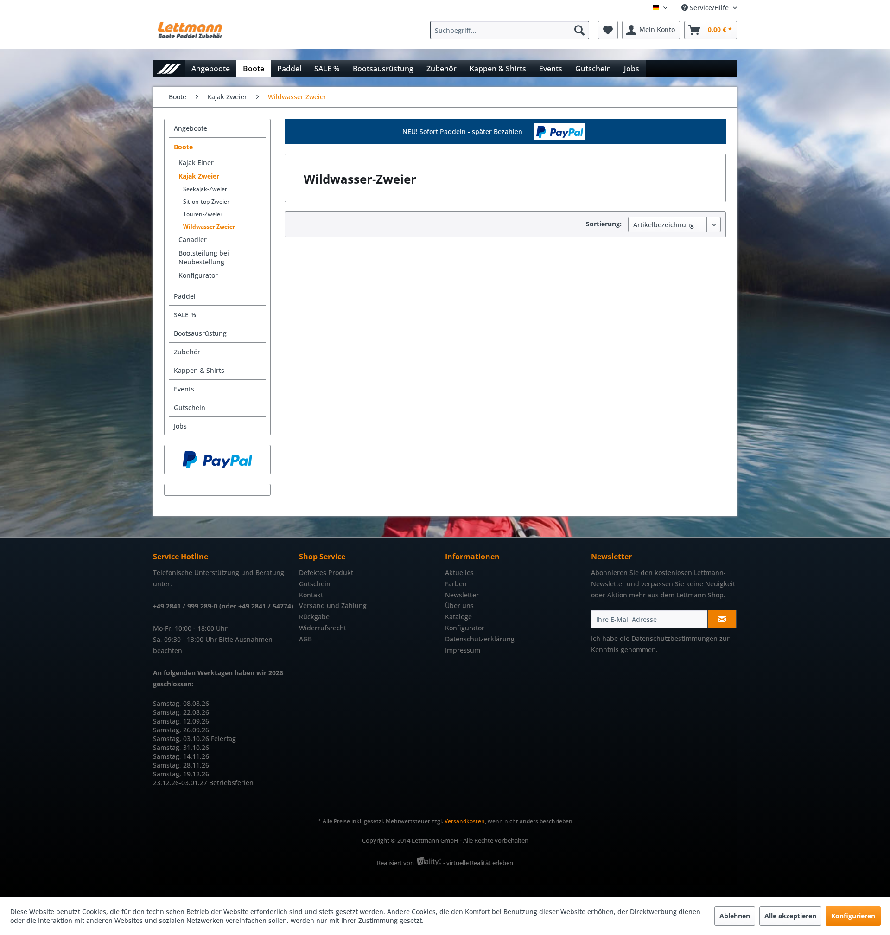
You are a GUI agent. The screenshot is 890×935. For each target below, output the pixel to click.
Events (184, 388)
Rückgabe (314, 616)
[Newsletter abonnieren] (722, 619)
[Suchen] (579, 30)
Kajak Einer (196, 162)
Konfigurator (198, 275)
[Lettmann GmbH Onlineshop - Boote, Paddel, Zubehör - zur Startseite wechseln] (190, 32)
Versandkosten (465, 821)
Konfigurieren (853, 915)
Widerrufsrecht (322, 627)
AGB (305, 638)
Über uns (459, 605)
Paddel (185, 296)
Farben (456, 583)
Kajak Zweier (198, 176)
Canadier (192, 239)
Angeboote (190, 128)
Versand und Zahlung (333, 605)
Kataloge (458, 616)
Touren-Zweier (202, 214)
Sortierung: (604, 223)
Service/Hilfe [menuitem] (709, 7)
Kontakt (311, 594)
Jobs (180, 426)
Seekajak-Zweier (205, 189)
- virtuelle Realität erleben (478, 862)
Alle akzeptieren (790, 915)
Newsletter (462, 594)
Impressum (462, 650)
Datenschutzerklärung (480, 638)
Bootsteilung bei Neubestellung (203, 257)
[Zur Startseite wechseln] (169, 68)
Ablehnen (734, 915)
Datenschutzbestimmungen (674, 638)
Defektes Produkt (326, 572)
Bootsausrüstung (200, 333)
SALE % (185, 314)
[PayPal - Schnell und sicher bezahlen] (217, 459)
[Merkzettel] (608, 30)
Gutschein (189, 407)
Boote (183, 146)
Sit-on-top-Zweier (206, 201)
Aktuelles (459, 572)
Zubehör (187, 351)
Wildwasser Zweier (209, 227)
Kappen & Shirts (199, 370)
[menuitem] (512, 30)
